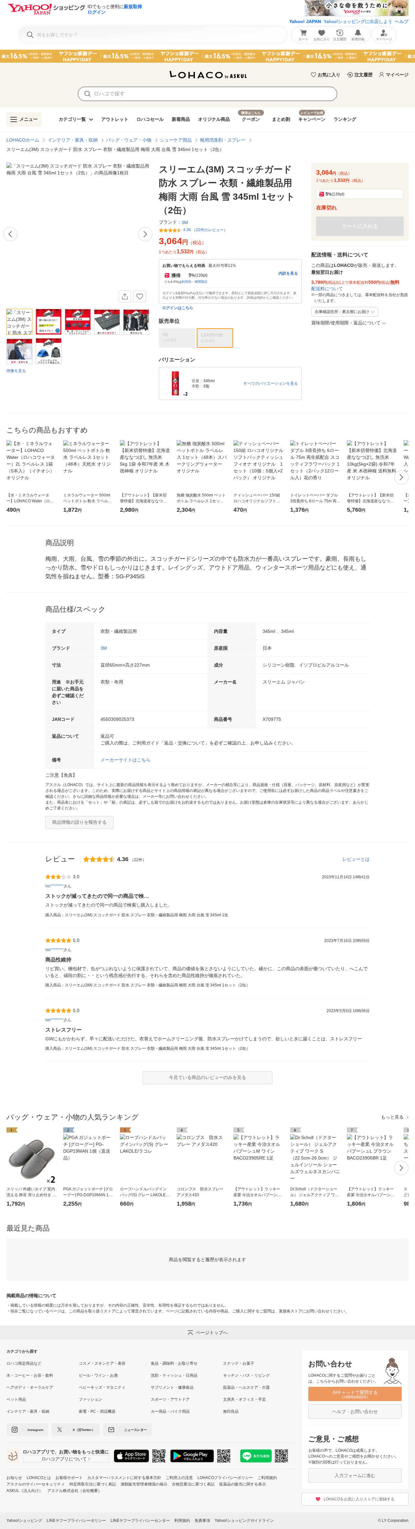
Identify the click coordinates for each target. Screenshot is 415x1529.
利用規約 (182, 1521)
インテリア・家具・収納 (73, 140)
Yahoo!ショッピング (24, 1521)
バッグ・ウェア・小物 (128, 140)
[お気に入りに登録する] (140, 296)
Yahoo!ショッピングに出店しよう (358, 21)
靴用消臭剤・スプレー (222, 140)
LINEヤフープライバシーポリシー (76, 1521)
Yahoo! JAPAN (305, 21)
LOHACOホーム (22, 140)
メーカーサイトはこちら (125, 759)
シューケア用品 (176, 140)
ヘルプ (402, 21)
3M (104, 648)
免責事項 (202, 1521)
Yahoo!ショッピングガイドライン (244, 1521)
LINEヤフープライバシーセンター (140, 1521)
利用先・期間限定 (195, 281)
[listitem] (42, 1363)
